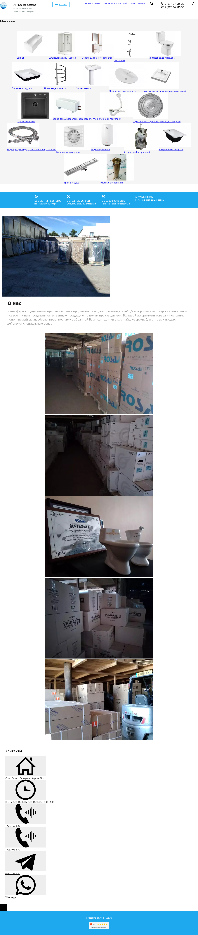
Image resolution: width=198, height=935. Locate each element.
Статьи (117, 3)
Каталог (63, 4)
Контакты (140, 3)
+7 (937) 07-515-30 (174, 3)
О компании (107, 3)
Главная (79, 3)
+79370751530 (12, 849)
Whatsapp (10, 897)
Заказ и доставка (92, 3)
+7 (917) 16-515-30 (174, 7)
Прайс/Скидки (128, 3)
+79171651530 (12, 825)
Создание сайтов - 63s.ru (99, 917)
